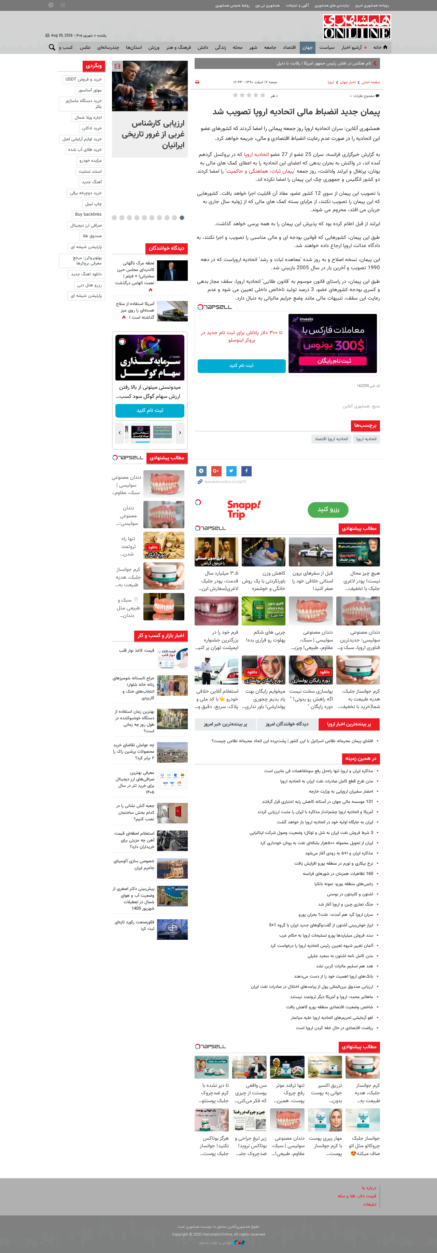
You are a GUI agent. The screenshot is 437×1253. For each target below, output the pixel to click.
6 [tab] (144, 218)
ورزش (154, 48)
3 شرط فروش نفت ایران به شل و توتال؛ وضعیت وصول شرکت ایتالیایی (311, 833)
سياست (327, 48)
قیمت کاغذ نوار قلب (136, 650)
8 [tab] (129, 218)
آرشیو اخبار (351, 48)
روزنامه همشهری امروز (372, 6)
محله (237, 48)
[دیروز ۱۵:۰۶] (172, 658)
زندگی (220, 48)
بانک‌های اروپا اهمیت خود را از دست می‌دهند (333, 976)
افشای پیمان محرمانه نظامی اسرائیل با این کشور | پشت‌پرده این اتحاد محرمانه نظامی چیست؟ (292, 741)
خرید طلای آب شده (85, 149)
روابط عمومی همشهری (232, 6)
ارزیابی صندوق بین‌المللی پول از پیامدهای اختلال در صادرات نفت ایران (312, 986)
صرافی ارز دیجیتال (86, 225)
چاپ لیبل (93, 204)
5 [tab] (152, 218)
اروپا (331, 82)
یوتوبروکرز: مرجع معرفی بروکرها (87, 261)
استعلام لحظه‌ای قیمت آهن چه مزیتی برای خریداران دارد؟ (134, 840)
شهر (253, 48)
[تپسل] (200, 307)
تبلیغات (369, 1204)
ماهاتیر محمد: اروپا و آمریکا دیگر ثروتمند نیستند (331, 997)
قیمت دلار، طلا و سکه (357, 1196)
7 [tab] (137, 218)
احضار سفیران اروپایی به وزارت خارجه (341, 791)
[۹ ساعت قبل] (172, 270)
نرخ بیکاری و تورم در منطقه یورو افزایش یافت (333, 863)
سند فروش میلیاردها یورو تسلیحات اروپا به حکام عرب (326, 935)
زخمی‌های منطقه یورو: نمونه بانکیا (343, 884)
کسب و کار (62, 48)
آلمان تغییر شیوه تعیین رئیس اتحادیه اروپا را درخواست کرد (321, 945)
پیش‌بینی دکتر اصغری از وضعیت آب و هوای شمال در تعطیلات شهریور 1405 (133, 898)
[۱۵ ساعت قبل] (172, 311)
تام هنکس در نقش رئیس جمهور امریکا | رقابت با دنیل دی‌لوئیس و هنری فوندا (303, 63)
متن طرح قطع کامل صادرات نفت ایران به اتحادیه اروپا (326, 781)
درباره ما (369, 1188)
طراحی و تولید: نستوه (215, 1243)
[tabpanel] (150, 109)
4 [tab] (159, 218)
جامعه (270, 48)
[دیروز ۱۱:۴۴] (172, 719)
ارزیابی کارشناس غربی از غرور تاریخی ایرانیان (153, 134)
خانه (377, 48)
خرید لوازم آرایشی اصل (82, 139)
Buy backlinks (88, 214)
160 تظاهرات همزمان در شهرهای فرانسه (338, 873)
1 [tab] (182, 218)
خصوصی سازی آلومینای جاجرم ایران (134, 864)
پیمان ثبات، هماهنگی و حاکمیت (260, 171)
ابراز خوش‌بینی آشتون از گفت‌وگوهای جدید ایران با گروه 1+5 (321, 925)
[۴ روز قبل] (172, 841)
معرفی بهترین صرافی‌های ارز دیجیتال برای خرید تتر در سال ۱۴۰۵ (135, 782)
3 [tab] (167, 218)
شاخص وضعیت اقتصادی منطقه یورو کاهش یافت (329, 1007)
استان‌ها (134, 48)
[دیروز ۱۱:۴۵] (172, 685)
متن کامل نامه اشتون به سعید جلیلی (340, 956)
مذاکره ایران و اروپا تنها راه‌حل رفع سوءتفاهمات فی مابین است (318, 771)
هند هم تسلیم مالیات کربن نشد (344, 966)
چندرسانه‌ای (108, 48)
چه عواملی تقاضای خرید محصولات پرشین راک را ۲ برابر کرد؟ (133, 752)
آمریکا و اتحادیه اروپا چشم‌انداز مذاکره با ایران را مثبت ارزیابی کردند (315, 812)
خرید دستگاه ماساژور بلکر (83, 104)
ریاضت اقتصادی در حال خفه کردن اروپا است (334, 1028)
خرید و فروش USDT (84, 79)
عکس (85, 48)
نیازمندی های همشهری (332, 6)
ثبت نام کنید (241, 366)
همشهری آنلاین (353, 27)
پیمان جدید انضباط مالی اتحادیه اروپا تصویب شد (296, 112)
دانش (203, 48)
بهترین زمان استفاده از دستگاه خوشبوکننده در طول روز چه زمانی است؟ (134, 721)
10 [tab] (114, 218)
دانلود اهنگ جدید (86, 274)
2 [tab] (174, 218)
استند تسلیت (90, 171)
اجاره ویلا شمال (88, 117)
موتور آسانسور (90, 90)
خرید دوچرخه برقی (86, 193)
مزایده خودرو (91, 160)
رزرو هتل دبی (89, 285)
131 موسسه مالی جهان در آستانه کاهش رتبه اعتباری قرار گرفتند (317, 801)
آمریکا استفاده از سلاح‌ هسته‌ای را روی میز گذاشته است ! (135, 311)
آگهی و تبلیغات (297, 6)
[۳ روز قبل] (172, 780)
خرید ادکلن (92, 128)
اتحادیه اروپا (256, 154)
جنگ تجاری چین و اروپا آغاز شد (345, 904)
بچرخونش (149, 410)
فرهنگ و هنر (178, 48)
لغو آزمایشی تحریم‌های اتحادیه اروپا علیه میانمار (332, 1017)
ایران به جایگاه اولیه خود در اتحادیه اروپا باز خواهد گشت (325, 822)
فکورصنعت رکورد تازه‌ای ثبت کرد (134, 925)
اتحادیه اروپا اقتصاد (331, 439)
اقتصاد (289, 48)
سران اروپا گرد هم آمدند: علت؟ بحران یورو (336, 914)
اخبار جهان (348, 82)
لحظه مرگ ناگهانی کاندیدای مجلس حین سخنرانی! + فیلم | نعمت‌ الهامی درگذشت (134, 273)
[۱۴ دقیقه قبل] (150, 86)
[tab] (349, 724)
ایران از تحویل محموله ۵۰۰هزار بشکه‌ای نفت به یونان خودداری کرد (316, 843)
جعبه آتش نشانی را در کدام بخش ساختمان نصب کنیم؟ (135, 812)
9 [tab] (122, 218)
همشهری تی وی (267, 6)
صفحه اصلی (371, 82)
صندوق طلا (92, 236)
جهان (307, 48)
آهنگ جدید (92, 182)
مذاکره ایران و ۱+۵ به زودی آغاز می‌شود (339, 853)
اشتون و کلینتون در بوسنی (350, 894)
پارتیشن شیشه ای (86, 247)
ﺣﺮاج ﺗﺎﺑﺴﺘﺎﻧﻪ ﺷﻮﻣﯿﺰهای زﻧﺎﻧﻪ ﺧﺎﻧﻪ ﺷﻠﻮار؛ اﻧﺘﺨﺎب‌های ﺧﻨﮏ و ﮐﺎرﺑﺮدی (133, 688)
